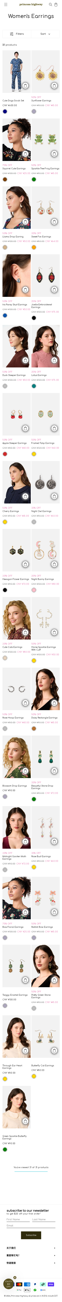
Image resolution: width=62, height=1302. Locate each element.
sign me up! (31, 657)
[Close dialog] (56, 608)
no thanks (31, 664)
